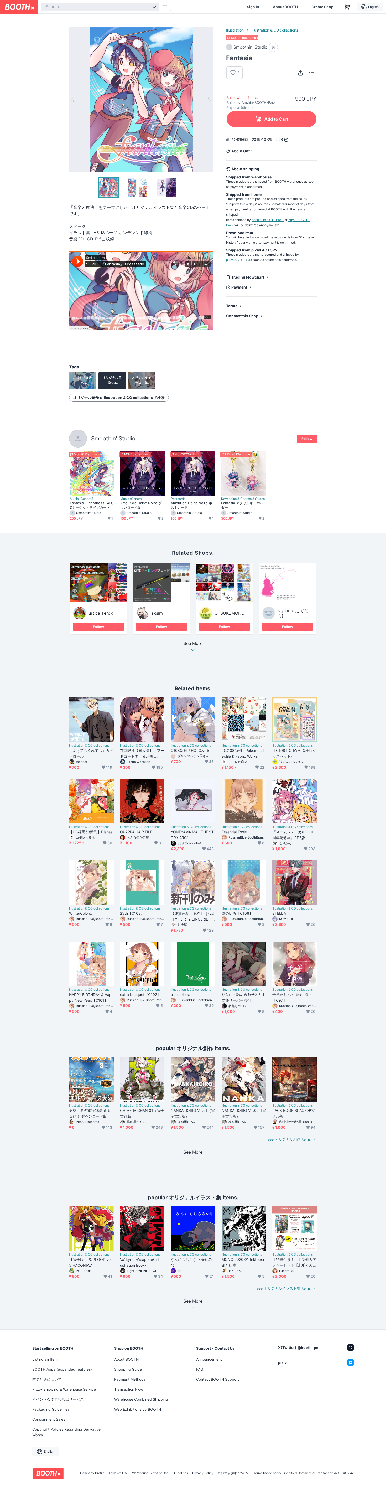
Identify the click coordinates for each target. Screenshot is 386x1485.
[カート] (273, 47)
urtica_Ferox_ (101, 613)
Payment (239, 287)
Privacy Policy (202, 1473)
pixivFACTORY (237, 260)
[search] (154, 7)
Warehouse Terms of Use (150, 1473)
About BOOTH (285, 7)
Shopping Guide (128, 1369)
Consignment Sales (48, 1419)
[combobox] (100, 7)
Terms (231, 306)
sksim (157, 613)
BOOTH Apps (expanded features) (62, 1369)
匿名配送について (47, 1379)
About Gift (240, 151)
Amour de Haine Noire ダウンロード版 (141, 505)
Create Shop (322, 7)
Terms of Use (118, 1473)
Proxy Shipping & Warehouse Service (64, 1389)
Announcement (209, 1359)
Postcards (178, 498)
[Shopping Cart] (347, 7)
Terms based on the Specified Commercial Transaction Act (296, 1473)
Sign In (253, 7)
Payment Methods (129, 1379)
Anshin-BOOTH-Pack (268, 220)
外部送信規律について (233, 1473)
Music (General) (81, 498)
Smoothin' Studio (113, 438)
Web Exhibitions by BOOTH (137, 1409)
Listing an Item (45, 1359)
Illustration (235, 30)
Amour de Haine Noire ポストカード (191, 505)
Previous (73, 99)
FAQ (199, 1369)
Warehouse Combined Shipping (141, 1399)
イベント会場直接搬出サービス (58, 1399)
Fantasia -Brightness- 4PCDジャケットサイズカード (91, 505)
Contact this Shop (242, 316)
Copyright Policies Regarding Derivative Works (66, 1432)
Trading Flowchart (247, 277)
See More (193, 643)
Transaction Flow (128, 1389)
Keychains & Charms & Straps (243, 498)
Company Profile (92, 1473)
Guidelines (180, 1473)
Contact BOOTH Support (217, 1379)
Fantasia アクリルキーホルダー (242, 505)
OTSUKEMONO (229, 613)
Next (209, 99)
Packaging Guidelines (50, 1409)
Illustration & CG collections (275, 30)
